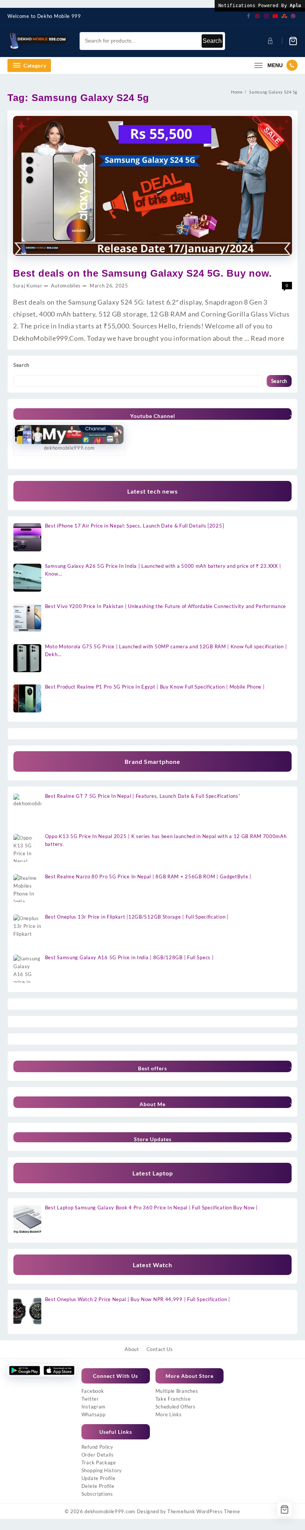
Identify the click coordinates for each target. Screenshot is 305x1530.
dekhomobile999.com (109, 1511)
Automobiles (66, 286)
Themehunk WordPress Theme (203, 1511)
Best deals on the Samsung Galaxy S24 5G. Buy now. (142, 273)
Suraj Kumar (27, 286)
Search (212, 41)
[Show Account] (269, 41)
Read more (267, 338)
